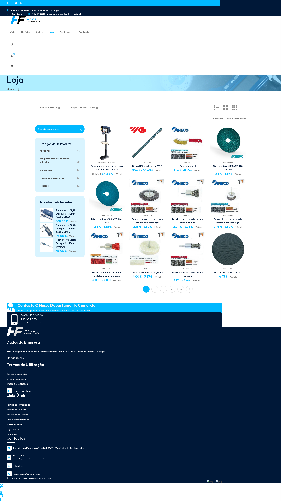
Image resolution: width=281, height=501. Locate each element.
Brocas (147, 162)
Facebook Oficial (22, 390)
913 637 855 (29, 319)
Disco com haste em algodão (147, 272)
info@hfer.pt (20, 466)
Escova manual (187, 166)
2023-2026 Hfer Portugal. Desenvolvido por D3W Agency (29, 478)
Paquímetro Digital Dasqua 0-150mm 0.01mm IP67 (66, 214)
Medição (44, 185)
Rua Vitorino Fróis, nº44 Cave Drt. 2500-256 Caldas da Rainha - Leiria (48, 448)
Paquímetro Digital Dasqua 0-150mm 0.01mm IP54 (66, 228)
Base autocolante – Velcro (228, 272)
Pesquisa (80, 129)
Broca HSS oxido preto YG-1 (147, 166)
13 (172, 289)
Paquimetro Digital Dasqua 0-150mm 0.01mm (66, 243)
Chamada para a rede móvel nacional (35, 323)
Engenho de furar (107, 162)
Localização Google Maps (26, 473)
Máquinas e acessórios (52, 177)
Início (9, 89)
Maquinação (46, 169)
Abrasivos (45, 150)
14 (181, 289)
